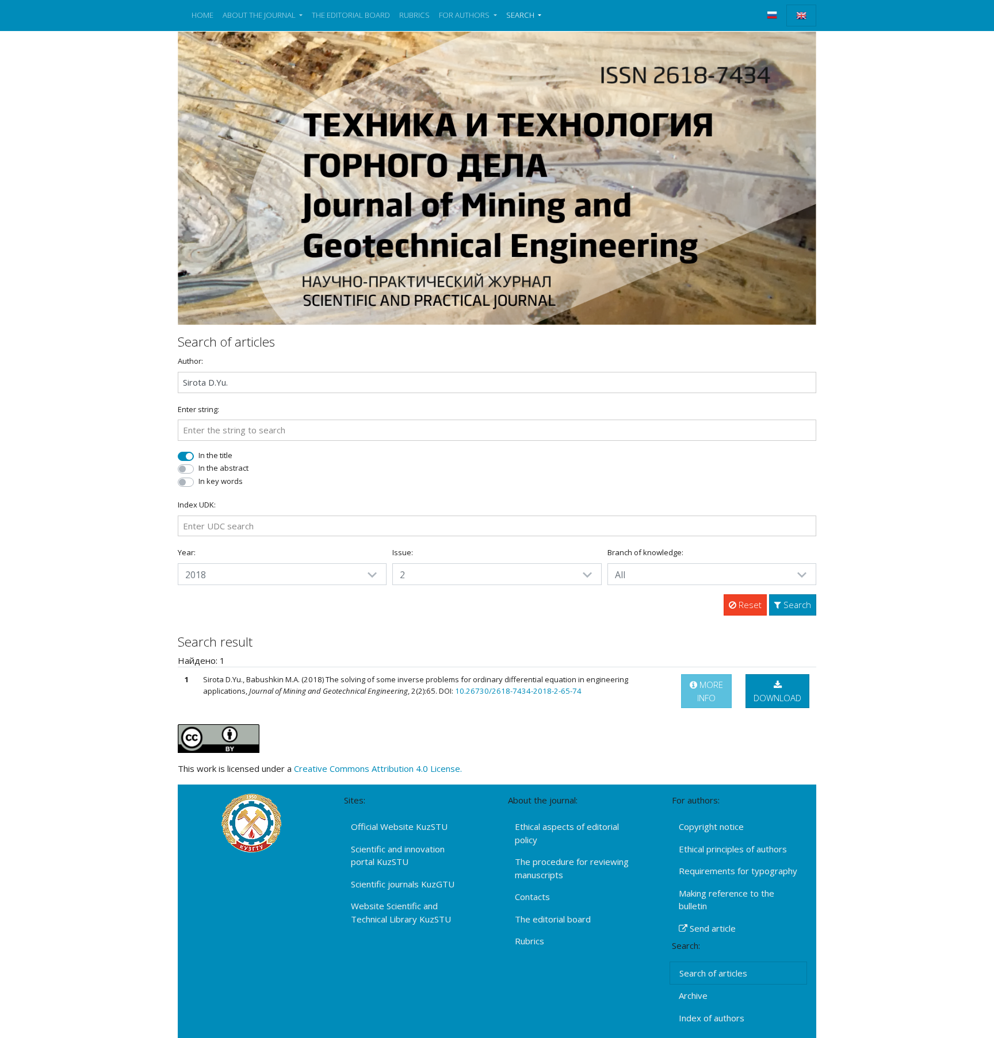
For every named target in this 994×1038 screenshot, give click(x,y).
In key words (220, 481)
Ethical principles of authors (733, 849)
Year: (187, 552)
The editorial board (553, 919)
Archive (693, 995)
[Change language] (772, 15)
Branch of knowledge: (645, 552)
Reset (749, 604)
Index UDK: (197, 504)
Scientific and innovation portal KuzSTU (398, 855)
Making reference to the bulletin (726, 899)
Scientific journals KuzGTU (402, 884)
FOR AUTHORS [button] (465, 15)
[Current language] (801, 15)
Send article (711, 928)
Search (796, 604)
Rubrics (529, 941)
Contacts (532, 896)
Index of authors (711, 1018)
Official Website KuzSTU (399, 826)
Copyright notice (711, 826)
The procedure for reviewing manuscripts (572, 868)
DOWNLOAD (777, 697)
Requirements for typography (738, 870)
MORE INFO (710, 691)
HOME (202, 15)
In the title (215, 455)
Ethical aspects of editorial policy (567, 833)
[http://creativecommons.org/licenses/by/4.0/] (218, 737)
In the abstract (223, 468)
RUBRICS (414, 15)
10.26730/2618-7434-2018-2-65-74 (518, 691)
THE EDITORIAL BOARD (351, 15)
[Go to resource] (497, 177)
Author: (190, 361)
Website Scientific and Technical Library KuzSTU (401, 912)
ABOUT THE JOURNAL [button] (260, 15)
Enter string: (198, 409)
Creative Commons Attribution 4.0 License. (378, 768)
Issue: (402, 552)
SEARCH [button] (521, 15)
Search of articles (713, 973)
